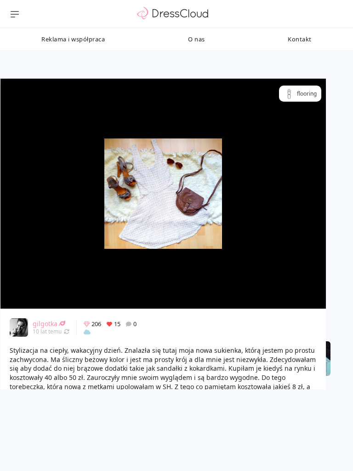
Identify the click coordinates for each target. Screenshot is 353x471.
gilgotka (45, 323)
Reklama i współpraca (73, 39)
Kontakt (300, 39)
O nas (196, 39)
